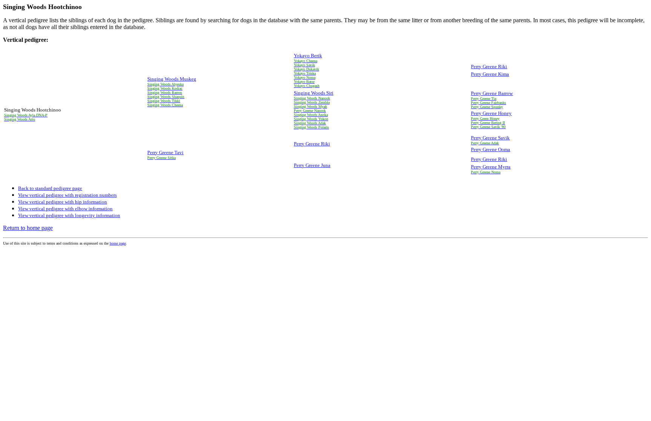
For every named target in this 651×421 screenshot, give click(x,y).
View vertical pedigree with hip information (62, 202)
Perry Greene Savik (490, 138)
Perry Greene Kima (490, 74)
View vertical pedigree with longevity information (69, 215)
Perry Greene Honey (491, 113)
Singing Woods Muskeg (171, 79)
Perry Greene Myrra (490, 167)
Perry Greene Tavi (165, 152)
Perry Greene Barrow (492, 93)
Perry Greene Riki (489, 66)
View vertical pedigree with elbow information (65, 208)
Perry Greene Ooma (490, 149)
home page (118, 243)
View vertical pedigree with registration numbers (67, 195)
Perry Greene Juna (312, 165)
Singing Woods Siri (313, 93)
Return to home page (28, 228)
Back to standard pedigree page (50, 188)
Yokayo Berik (308, 55)
